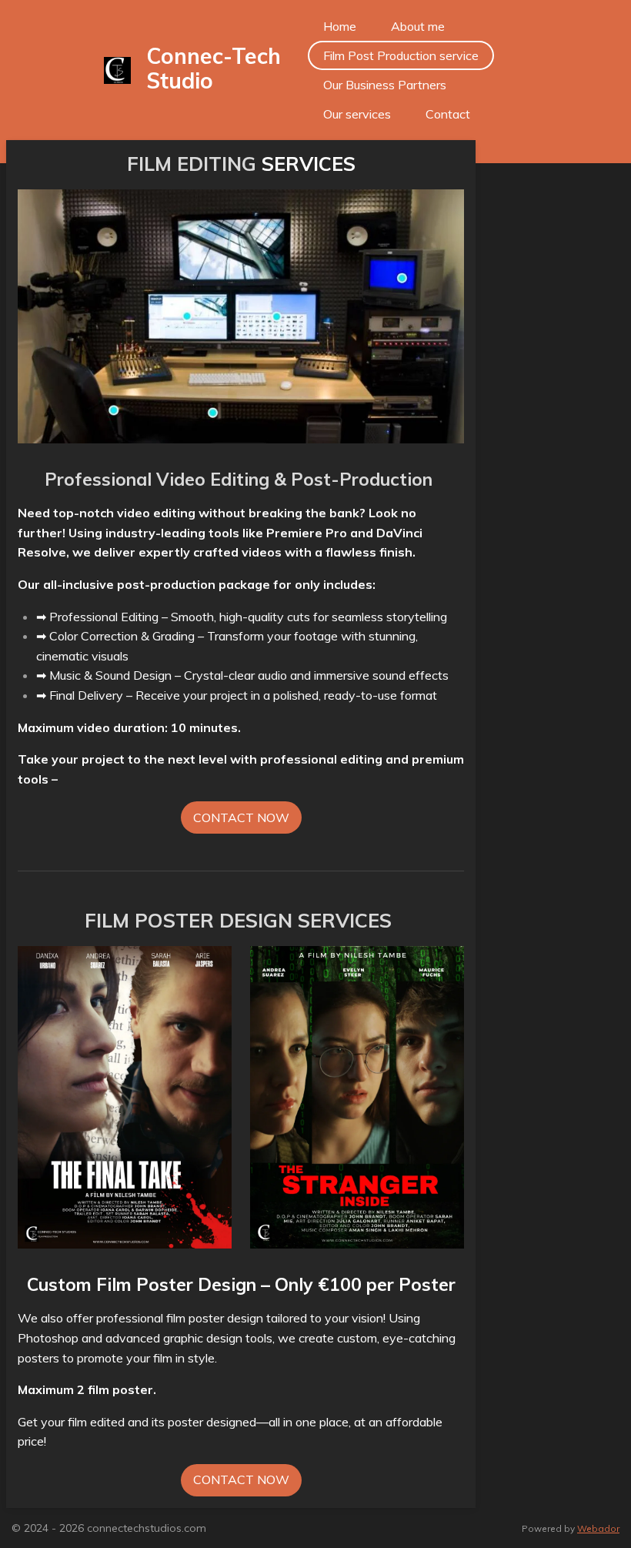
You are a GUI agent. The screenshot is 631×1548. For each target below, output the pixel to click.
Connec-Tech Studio (213, 68)
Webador (598, 1528)
